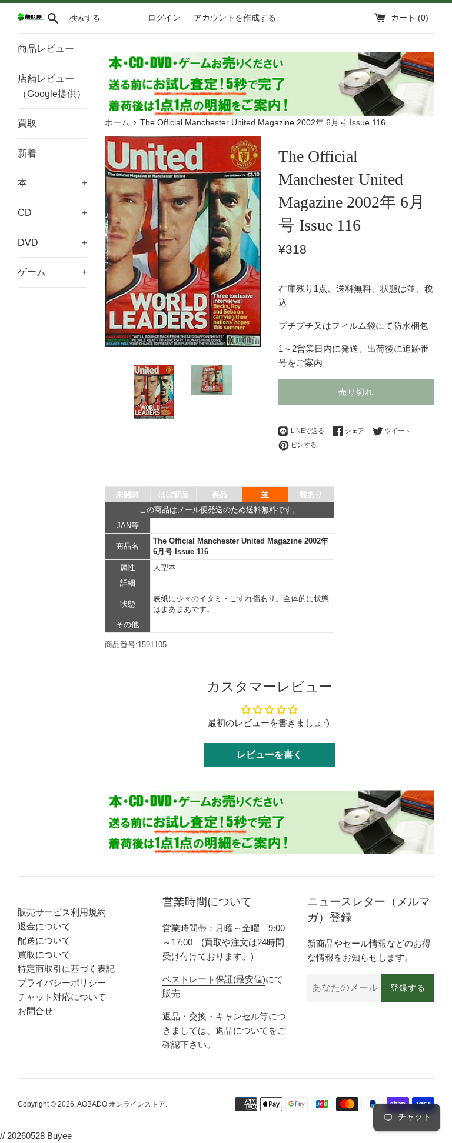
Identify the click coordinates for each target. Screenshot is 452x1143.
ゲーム (52, 272)
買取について (44, 954)
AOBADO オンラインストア (121, 1104)
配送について (44, 940)
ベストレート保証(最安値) (213, 979)
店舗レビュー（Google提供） (52, 86)
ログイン (164, 18)
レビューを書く (270, 754)
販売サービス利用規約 (62, 912)
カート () (409, 18)
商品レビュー (46, 49)
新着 (27, 153)
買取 (27, 123)
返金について (44, 926)
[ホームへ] (31, 18)
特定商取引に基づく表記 (66, 969)
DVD (52, 243)
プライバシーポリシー (62, 983)
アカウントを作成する (235, 18)
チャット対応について (62, 997)
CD (52, 213)
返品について (241, 1030)
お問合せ (35, 1011)
